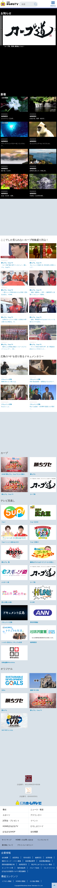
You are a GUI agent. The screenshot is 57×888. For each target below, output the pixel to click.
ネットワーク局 (7, 868)
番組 (4, 809)
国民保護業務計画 (8, 864)
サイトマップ (6, 840)
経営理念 (16, 858)
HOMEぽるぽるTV (10, 826)
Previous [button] (2, 29)
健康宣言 (38, 858)
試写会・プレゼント (11, 821)
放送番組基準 (30, 861)
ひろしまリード (36, 826)
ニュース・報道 (36, 809)
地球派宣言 (23, 864)
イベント (34, 821)
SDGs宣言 (27, 858)
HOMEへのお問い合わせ (24, 840)
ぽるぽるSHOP (9, 832)
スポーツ (6, 815)
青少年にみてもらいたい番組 (41, 864)
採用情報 (49, 858)
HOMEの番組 (20, 881)
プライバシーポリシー (25, 845)
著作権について (7, 845)
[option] (29, 32)
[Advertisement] (28, 73)
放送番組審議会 (44, 861)
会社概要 (34, 832)
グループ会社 (34, 868)
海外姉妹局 (21, 868)
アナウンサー (36, 815)
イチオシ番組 (6, 881)
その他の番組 (34, 881)
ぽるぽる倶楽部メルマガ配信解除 (14, 871)
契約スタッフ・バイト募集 (11, 861)
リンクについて (43, 840)
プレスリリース (49, 868)
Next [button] (55, 29)
